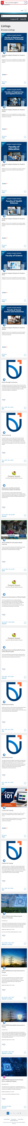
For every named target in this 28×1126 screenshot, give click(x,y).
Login (22, 10)
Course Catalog (7, 1119)
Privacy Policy (20, 1119)
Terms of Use (13, 1119)
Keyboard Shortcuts (14, 1120)
